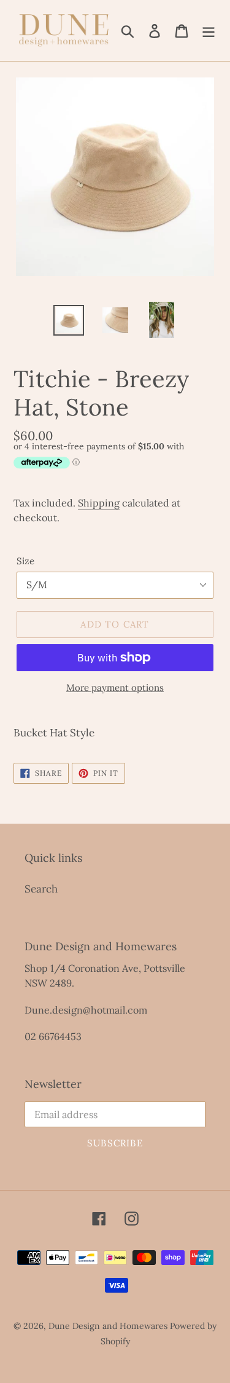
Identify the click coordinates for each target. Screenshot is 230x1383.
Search (41, 889)
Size (25, 561)
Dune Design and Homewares (107, 1325)
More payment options (115, 687)
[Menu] (208, 31)
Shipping (99, 503)
